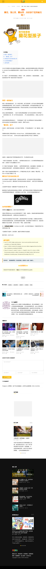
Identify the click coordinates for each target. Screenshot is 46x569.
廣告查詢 (20, 553)
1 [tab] (20, 545)
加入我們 (23, 555)
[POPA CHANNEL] (23, 1)
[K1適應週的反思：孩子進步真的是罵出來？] (23, 343)
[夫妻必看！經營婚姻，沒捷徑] (23, 431)
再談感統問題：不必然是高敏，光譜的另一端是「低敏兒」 (22, 333)
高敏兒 (8, 209)
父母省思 (26, 284)
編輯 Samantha (6, 335)
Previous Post (4, 291)
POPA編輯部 (17, 18)
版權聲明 (17, 555)
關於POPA (14, 553)
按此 (18, 269)
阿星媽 (33, 352)
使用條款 (25, 553)
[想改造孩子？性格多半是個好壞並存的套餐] (8, 343)
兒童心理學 (15, 284)
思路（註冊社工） (6, 352)
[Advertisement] (23, 89)
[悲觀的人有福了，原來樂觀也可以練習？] (15, 508)
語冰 (32, 333)
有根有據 (13, 6)
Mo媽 (18, 336)
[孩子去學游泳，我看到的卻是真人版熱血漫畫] (4, 294)
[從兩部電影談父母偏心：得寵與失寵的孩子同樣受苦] (23, 473)
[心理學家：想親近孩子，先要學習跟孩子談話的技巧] (42, 294)
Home (9, 6)
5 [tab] (25, 545)
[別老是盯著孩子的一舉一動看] (37, 326)
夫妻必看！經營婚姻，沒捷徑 (21, 438)
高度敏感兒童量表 (9, 226)
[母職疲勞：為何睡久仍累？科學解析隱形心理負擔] (15, 491)
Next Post (42, 291)
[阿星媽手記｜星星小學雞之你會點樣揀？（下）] (37, 343)
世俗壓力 (10, 284)
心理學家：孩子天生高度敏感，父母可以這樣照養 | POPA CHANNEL (23, 386)
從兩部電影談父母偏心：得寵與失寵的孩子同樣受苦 (27, 474)
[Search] (42, 1)
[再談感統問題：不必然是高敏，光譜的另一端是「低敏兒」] (23, 326)
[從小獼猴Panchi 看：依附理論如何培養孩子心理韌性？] (15, 482)
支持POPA (28, 555)
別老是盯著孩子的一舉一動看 (37, 331)
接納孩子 (21, 284)
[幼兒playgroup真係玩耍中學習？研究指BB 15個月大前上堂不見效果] (23, 523)
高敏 (31, 284)
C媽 (18, 352)
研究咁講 (18, 6)
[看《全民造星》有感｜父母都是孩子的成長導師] (8, 326)
